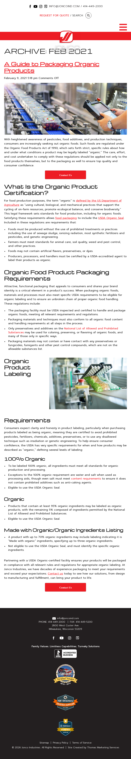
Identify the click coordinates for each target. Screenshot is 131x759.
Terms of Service (82, 743)
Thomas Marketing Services (103, 747)
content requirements (86, 479)
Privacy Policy (60, 743)
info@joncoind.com (64, 6)
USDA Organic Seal (111, 218)
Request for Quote (54, 15)
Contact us (55, 574)
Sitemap (44, 743)
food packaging (66, 218)
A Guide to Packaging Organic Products (51, 67)
